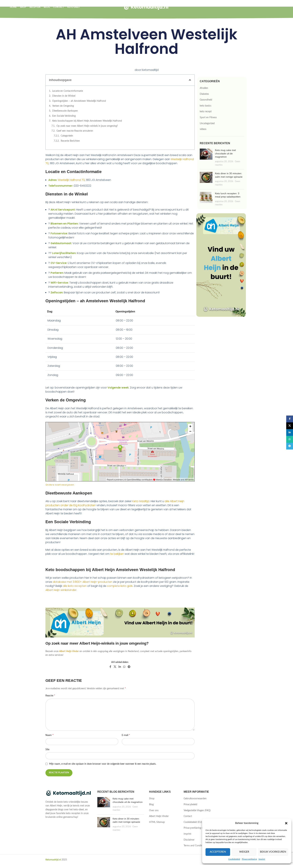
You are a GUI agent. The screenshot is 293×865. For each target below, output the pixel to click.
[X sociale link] (114, 667)
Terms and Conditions (195, 845)
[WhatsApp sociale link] (124, 667)
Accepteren (218, 852)
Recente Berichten (70, 141)
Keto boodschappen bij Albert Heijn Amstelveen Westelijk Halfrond (87, 121)
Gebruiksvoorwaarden (195, 798)
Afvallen (204, 88)
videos (203, 129)
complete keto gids (120, 586)
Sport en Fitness (208, 117)
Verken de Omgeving (63, 106)
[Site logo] (146, 7)
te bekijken (117, 554)
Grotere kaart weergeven (59, 484)
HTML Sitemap (157, 822)
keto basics (205, 106)
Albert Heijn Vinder (69, 651)
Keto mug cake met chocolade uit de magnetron (225, 153)
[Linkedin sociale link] (119, 667)
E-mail (126, 735)
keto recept (206, 111)
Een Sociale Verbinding (64, 116)
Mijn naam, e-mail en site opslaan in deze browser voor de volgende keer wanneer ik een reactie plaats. (102, 764)
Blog (151, 804)
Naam (49, 735)
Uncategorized (207, 123)
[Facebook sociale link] (110, 667)
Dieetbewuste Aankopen (65, 111)
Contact (188, 816)
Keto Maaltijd (140, 501)
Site (47, 749)
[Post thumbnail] (206, 158)
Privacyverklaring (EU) (195, 828)
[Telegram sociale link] (129, 667)
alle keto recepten (75, 586)
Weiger (244, 852)
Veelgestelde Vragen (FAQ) (197, 810)
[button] (286, 823)
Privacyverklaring (249, 859)
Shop (151, 798)
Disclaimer (189, 840)
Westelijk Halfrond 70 (71, 180)
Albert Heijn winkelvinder (60, 590)
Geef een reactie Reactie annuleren (74, 131)
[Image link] (68, 793)
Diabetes (204, 94)
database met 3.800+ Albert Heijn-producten (82, 582)
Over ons (154, 810)
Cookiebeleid (234, 859)
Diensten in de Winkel (63, 96)
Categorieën (67, 136)
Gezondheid (206, 100)
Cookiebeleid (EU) (193, 822)
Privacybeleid (190, 804)
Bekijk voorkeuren (273, 852)
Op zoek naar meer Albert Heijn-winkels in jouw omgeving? (87, 126)
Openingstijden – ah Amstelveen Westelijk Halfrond (79, 101)
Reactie (50, 695)
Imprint (262, 859)
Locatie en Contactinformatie (67, 91)
